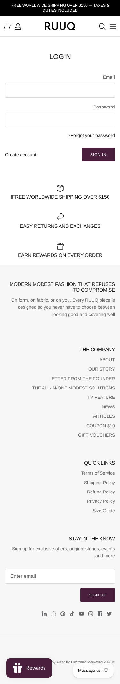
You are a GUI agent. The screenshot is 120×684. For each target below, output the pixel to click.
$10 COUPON (100, 425)
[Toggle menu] (113, 26)
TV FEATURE (101, 397)
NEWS (108, 406)
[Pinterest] (62, 613)
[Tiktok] (72, 613)
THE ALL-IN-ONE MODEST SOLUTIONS (73, 387)
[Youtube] (81, 613)
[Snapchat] (53, 613)
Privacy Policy (101, 501)
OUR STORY (101, 369)
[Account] (21, 26)
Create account (20, 154)
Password (104, 106)
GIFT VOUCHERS (96, 435)
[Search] (99, 26)
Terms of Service (98, 472)
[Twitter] (109, 613)
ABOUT (107, 359)
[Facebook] (100, 613)
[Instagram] (90, 613)
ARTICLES (104, 416)
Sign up (98, 595)
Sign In (98, 154)
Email (109, 77)
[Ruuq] (60, 26)
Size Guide (104, 510)
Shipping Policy (99, 482)
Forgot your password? (91, 135)
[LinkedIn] (44, 613)
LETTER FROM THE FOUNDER (82, 378)
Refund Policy (101, 491)
